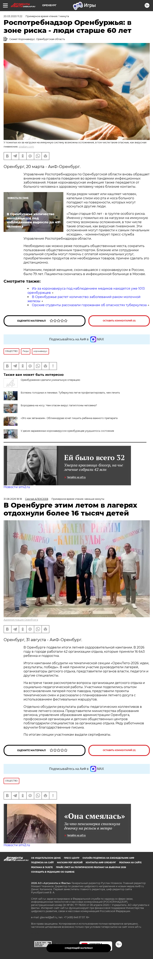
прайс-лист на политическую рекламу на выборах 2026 (91, 867)
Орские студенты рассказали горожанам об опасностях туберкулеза (89, 305)
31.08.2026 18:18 (13, 498)
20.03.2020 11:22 (13, 16)
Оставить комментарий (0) (119, 320)
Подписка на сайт (42, 862)
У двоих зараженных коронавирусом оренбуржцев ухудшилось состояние (67, 430)
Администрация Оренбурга (21, 619)
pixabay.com (26, 146)
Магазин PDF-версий (69, 862)
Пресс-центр (71, 858)
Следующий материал (79, 948)
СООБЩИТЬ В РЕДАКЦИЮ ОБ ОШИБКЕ (53, 872)
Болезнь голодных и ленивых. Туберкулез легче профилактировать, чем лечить (70, 392)
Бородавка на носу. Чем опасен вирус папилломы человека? (59, 405)
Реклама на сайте (130, 862)
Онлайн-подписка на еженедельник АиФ (108, 858)
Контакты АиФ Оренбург (101, 862)
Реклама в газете (42, 867)
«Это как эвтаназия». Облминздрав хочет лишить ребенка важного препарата (69, 418)
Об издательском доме (46, 858)
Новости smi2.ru (17, 487)
